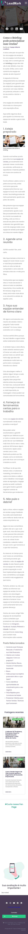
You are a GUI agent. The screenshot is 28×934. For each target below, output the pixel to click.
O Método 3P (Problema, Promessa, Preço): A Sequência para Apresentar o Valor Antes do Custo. (13, 735)
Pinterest (20, 627)
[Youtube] (14, 903)
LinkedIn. (6, 629)
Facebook (6, 627)
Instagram (15, 624)
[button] (26, 3)
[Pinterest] (17, 903)
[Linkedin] (21, 903)
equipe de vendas (17, 419)
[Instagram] (10, 903)
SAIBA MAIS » (8, 751)
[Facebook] (6, 903)
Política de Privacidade (14, 907)
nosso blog (19, 632)
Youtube (13, 627)
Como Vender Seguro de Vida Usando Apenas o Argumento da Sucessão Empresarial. (13, 774)
